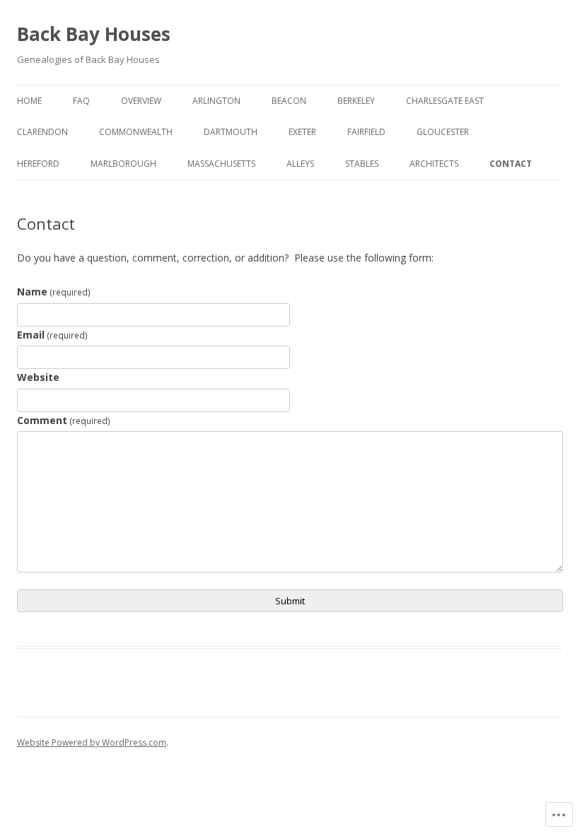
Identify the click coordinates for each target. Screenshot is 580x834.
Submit (290, 600)
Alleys (300, 164)
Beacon (289, 101)
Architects (434, 164)
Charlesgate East (445, 101)
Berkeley (356, 101)
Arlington (216, 101)
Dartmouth (230, 132)
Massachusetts (221, 164)
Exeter (302, 132)
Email (52, 334)
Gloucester (443, 132)
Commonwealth (136, 132)
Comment (63, 420)
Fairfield (366, 132)
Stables (361, 164)
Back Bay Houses (93, 34)
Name (54, 291)
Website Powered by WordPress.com (91, 742)
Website (38, 377)
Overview (141, 101)
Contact (510, 164)
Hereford (38, 164)
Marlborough (123, 164)
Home (29, 101)
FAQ (81, 101)
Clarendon (42, 132)
